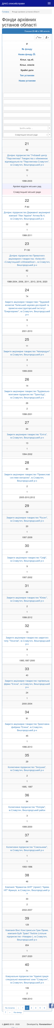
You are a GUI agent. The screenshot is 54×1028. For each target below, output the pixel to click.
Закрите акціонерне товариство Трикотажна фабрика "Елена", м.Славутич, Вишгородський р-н (27, 727)
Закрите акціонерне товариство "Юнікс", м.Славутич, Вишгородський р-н (27, 599)
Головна (5, 11)
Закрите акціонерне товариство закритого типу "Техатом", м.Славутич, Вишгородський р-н (27, 640)
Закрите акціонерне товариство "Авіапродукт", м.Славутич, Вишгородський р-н (27, 353)
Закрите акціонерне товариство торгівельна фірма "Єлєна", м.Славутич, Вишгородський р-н (27, 684)
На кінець (18, 1012)
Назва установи (27, 80)
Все (39, 37)
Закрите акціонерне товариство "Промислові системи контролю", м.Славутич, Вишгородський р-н (27, 477)
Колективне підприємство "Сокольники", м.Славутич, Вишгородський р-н (27, 848)
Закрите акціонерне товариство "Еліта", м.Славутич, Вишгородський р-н (27, 436)
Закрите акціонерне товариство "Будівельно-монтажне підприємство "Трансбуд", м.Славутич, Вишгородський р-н (27, 394)
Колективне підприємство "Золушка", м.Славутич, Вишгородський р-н (27, 768)
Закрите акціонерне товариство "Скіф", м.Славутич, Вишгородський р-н (27, 559)
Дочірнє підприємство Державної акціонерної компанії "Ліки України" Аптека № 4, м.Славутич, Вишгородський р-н (27, 215)
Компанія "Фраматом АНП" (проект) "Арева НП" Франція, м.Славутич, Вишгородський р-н (27, 890)
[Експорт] (47, 37)
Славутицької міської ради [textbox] (31, 134)
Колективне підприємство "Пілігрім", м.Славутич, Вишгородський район (27, 808)
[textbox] (26, 128)
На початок (10, 1007)
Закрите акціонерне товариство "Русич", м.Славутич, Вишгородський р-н (27, 519)
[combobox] (27, 128)
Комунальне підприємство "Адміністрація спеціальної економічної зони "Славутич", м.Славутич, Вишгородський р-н (27, 979)
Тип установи (27, 75)
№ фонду (27, 49)
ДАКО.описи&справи (13, 3)
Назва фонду (25, 54)
